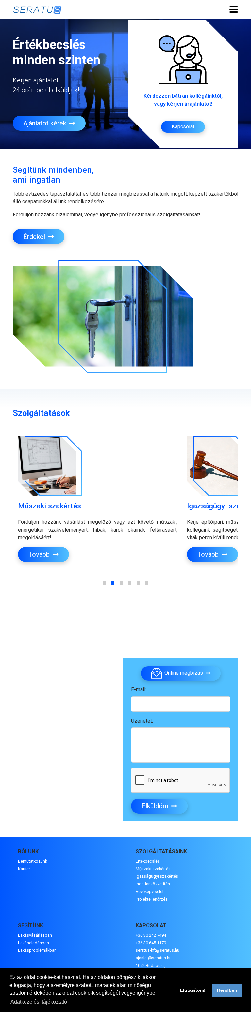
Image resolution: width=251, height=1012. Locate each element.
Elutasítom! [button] (193, 990)
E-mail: (138, 689)
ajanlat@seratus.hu (154, 957)
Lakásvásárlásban (35, 935)
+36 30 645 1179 (151, 942)
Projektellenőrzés (152, 899)
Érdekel (35, 237)
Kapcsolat (183, 127)
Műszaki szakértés (153, 868)
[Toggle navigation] (233, 9)
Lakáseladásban (33, 942)
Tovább (39, 554)
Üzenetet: (142, 721)
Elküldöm (156, 806)
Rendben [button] (227, 990)
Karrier (24, 868)
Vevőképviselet (150, 891)
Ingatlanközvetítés (153, 883)
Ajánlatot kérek (45, 123)
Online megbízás (183, 673)
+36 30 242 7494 (151, 935)
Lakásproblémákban (37, 950)
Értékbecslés (148, 861)
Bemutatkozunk (32, 861)
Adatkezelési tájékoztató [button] (38, 1002)
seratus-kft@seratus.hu (157, 950)
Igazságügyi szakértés (157, 876)
